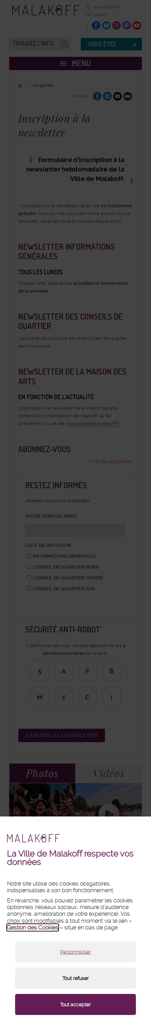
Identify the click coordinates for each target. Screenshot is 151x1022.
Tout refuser (76, 978)
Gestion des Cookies (32, 927)
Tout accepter (75, 1004)
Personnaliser (75, 952)
